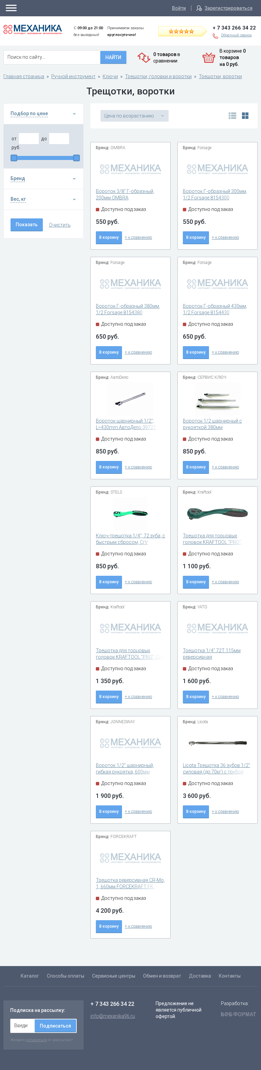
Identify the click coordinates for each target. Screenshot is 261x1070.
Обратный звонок (236, 35)
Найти (113, 57)
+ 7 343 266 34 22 (234, 28)
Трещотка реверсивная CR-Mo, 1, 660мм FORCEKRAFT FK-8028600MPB (130, 886)
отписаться (36, 1039)
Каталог (30, 976)
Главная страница (23, 76)
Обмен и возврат (162, 976)
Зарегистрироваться (229, 8)
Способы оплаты (65, 976)
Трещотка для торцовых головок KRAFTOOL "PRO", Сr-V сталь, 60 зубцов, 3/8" (130, 657)
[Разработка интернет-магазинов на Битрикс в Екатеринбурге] (238, 1015)
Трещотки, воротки (220, 76)
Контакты (230, 976)
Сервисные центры (113, 976)
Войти (179, 8)
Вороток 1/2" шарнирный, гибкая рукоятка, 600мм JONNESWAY (125, 772)
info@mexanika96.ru (112, 1016)
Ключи (110, 76)
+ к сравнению (138, 237)
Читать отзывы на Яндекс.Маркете (187, 31)
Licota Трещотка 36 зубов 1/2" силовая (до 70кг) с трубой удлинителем (216, 772)
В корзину (109, 237)
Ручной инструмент (73, 76)
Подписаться (55, 1026)
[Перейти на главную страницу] (32, 29)
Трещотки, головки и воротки (158, 76)
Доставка (200, 976)
